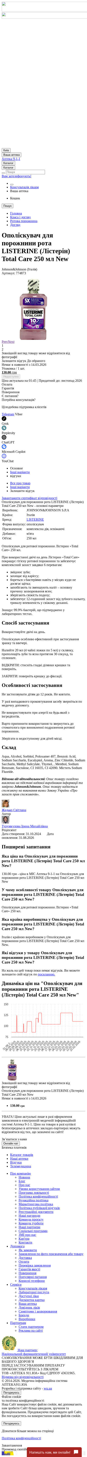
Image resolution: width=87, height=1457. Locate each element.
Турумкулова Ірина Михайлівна (25, 826)
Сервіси (16, 1284)
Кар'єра (24, 1238)
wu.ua (48, 1388)
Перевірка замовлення (35, 1265)
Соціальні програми (33, 1231)
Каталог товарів (21, 1155)
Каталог (8, 163)
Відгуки (16, 1162)
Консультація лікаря (24, 187)
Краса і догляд (20, 217)
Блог (22, 1181)
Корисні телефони (32, 1281)
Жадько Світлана (14, 810)
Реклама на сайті (31, 1330)
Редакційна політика (33, 1200)
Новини (24, 1177)
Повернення (27, 1273)
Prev (5, 341)
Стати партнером (31, 1326)
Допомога (17, 1246)
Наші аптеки (19, 1158)
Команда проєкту (31, 1219)
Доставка (25, 1258)
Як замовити (28, 1250)
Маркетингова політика (36, 1204)
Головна (16, 213)
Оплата (24, 1261)
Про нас (24, 1185)
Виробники (27, 1319)
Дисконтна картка (32, 1300)
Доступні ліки (29, 1296)
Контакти (25, 1242)
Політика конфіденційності (38, 1196)
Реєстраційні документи (36, 1212)
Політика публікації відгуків (39, 1208)
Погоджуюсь (11, 1392)
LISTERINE (35, 519)
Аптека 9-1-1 (11, 159)
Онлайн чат (10, 1143)
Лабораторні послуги (34, 1292)
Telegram (8, 414)
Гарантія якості (29, 1269)
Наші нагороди (29, 1215)
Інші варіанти (20, 472)
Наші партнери (29, 1227)
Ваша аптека (28, 1303)
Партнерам (18, 1323)
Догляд (15, 225)
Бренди (24, 1315)
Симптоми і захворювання (38, 1311)
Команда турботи (31, 1223)
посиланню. (46, 974)
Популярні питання (33, 1277)
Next (11, 341)
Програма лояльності (34, 1192)
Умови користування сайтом (39, 1189)
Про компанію (20, 1173)
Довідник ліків (29, 1307)
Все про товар (20, 483)
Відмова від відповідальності (23, 1377)
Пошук (7, 205)
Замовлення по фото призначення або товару (51, 1254)
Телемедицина (20, 1166)
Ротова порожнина (23, 221)
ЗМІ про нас (27, 1235)
